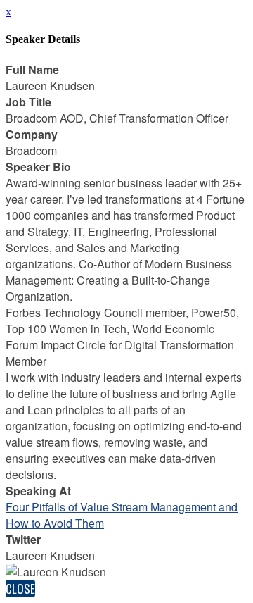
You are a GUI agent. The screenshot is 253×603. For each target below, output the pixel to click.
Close (20, 588)
